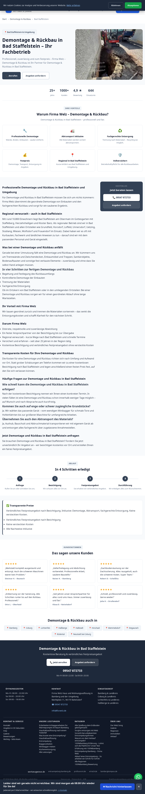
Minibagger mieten (47, 746)
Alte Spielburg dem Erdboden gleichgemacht (87, 726)
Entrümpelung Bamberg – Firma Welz (88, 752)
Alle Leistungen (45, 752)
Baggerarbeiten (45, 744)
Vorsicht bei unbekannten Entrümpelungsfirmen (86, 734)
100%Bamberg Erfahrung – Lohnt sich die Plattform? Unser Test (89, 744)
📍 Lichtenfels (44, 628)
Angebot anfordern (36, 75)
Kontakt (6, 725)
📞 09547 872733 (122, 197)
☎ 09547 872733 (60, 704)
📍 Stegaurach (132, 628)
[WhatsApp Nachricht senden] (138, 777)
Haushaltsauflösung (47, 738)
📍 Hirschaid (94, 628)
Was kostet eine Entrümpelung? (52, 735)
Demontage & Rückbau (20, 19)
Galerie (6, 733)
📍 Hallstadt (78, 628)
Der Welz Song (116, 725)
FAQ (5, 731)
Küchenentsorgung (47, 749)
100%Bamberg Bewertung (86, 764)
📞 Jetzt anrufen (58, 662)
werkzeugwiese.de (36, 771)
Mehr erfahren (73, 5)
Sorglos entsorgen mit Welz (86, 730)
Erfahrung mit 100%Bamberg (87, 748)
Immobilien (115, 733)
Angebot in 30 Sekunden (13, 728)
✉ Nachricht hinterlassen (117, 786)
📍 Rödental (59, 634)
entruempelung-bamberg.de (59, 771)
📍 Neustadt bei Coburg (80, 634)
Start (4, 19)
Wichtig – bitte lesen (11, 739)
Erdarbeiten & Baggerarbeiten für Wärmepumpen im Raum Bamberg (54, 726)
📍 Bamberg (12, 628)
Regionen (114, 731)
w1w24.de (93, 771)
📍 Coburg (27, 628)
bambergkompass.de (109, 771)
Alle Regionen (80, 761)
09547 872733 (72, 671)
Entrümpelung (45, 741)
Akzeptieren (133, 5)
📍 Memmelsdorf (112, 628)
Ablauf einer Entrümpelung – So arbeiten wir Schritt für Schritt (88, 757)
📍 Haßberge (61, 628)
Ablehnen (116, 5)
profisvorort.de (80, 771)
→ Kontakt (62, 790)
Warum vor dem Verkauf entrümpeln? (85, 739)
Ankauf (113, 736)
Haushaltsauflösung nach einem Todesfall (52, 731)
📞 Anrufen (11, 75)
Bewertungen (9, 736)
